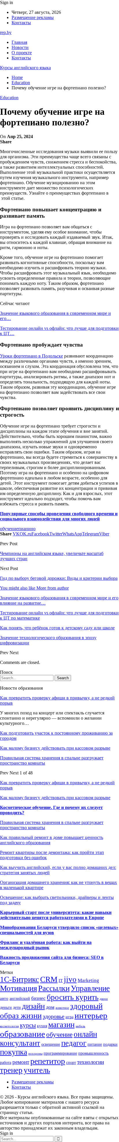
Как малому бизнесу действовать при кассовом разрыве (55, 748)
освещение (50, 1044)
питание (95, 1044)
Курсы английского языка (25, 67)
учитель (37, 1070)
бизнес (38, 998)
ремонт (20, 1062)
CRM (48, 979)
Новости (20, 47)
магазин (61, 1024)
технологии (90, 1062)
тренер (11, 1070)
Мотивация (18, 988)
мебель (80, 1026)
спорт (71, 1062)
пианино (27, 528)
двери (104, 998)
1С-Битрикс (19, 979)
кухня (42, 1026)
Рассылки (54, 988)
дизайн (33, 1006)
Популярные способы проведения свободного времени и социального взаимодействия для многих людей (59, 516)
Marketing (88, 980)
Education (9, 97)
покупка (13, 1052)
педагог (73, 1043)
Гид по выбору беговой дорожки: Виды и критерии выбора (59, 578)
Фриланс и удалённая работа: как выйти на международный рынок (46, 945)
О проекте (22, 52)
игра (69, 1017)
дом (50, 1007)
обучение (9, 528)
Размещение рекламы (33, 17)
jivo (70, 979)
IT (61, 980)
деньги (6, 1007)
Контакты (21, 22)
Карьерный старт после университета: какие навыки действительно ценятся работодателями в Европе (55, 915)
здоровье (53, 1016)
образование (22, 1033)
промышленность (93, 1053)
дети (17, 1007)
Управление (90, 988)
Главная (19, 42)
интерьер (91, 1015)
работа (5, 1062)
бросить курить (72, 997)
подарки (110, 1044)
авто (4, 998)
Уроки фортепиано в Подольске (31, 355)
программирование (60, 1053)
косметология (9, 1026)
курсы (28, 1025)
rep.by (6, 32)
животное (62, 1007)
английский (20, 998)
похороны (35, 1053)
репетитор (47, 1061)
